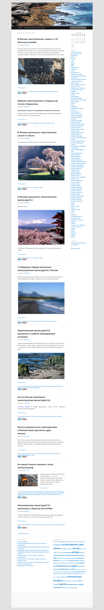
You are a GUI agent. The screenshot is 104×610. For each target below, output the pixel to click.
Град (72, 60)
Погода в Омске (75, 170)
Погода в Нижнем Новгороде (78, 161)
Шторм (73, 237)
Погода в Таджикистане (77, 180)
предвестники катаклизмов (44, 493)
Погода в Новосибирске (77, 166)
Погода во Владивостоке (77, 196)
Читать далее (22, 88)
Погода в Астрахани (76, 113)
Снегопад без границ (76, 216)
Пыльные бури (75, 206)
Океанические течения (77, 108)
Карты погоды (75, 83)
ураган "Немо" (73, 581)
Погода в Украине (75, 185)
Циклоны (73, 233)
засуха (82, 552)
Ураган (73, 232)
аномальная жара (79, 541)
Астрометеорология (76, 53)
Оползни (73, 110)
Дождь (23, 91)
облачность (62, 565)
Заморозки (74, 69)
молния (76, 563)
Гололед (73, 59)
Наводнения (74, 107)
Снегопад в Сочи (22, 560)
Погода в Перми (75, 172)
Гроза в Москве (57, 541)
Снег (72, 213)
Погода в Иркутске (76, 127)
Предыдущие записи (23, 533)
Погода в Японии (75, 194)
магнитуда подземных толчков (41, 524)
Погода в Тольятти (76, 182)
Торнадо (73, 228)
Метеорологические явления (78, 100)
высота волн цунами (39, 453)
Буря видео (74, 55)
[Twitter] (20, 93)
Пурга (72, 204)
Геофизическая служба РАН (40, 386)
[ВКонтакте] (18, 93)
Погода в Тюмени (75, 184)
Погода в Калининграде (77, 129)
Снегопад (73, 214)
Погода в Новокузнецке (77, 165)
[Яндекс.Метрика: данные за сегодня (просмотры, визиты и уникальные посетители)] (75, 248)
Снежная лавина (75, 218)
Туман (72, 230)
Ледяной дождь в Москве (68, 541)
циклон (63, 584)
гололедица (60, 552)
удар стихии (66, 581)
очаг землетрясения (54, 524)
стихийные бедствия (53, 494)
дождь (76, 552)
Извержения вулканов (77, 74)
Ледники (73, 91)
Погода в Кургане (75, 154)
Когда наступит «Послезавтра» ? (26, 565)
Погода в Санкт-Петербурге (78, 177)
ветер (76, 548)
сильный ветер (80, 572)
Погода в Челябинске (76, 192)
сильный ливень (54, 91)
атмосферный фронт (66, 548)
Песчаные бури (75, 112)
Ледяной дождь (75, 93)
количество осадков (64, 560)
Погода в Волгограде (76, 120)
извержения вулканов (70, 558)
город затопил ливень (34, 91)
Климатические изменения (78, 88)
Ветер (72, 57)
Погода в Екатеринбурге (77, 125)
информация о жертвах (39, 123)
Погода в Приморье (76, 173)
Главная (20, 27)
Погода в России (75, 175)
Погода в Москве (75, 158)
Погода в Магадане (76, 156)
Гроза (72, 62)
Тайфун (73, 223)
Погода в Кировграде (76, 136)
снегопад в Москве (66, 573)
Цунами (73, 235)
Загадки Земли (75, 67)
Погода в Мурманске (76, 160)
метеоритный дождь (61, 563)
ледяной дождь (74, 560)
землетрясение (59, 555)
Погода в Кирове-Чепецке (78, 141)
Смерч (73, 211)
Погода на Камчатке (76, 197)
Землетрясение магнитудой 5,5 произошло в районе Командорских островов (36, 333)
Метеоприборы (75, 96)
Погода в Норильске (76, 168)
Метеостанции (75, 101)
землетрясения (60, 558)
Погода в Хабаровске (76, 189)
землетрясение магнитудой (40, 321)
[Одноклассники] (22, 93)
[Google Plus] (25, 93)
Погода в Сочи (75, 178)
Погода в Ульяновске (76, 187)
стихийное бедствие (61, 577)
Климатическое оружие (77, 89)
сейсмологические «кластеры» (39, 494)
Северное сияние (75, 209)
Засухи (73, 71)
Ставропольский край (77, 220)
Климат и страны (75, 86)
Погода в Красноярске (77, 153)
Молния (73, 103)
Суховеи (73, 221)
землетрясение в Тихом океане (55, 386)
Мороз (73, 105)
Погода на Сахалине (76, 199)
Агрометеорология (76, 52)
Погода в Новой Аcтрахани (78, 163)
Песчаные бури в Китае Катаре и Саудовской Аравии (31, 559)
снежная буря (75, 573)
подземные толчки (44, 91)
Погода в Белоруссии (76, 115)
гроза (65, 552)
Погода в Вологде (75, 122)
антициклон (57, 545)
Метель (73, 95)
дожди (70, 552)
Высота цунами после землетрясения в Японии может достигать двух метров (37, 430)
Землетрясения (25, 123)
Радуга (73, 208)
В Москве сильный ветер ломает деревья (35, 27)
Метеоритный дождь (76, 98)
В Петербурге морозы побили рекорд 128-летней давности (33, 550)
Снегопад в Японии (23, 541)
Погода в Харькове (76, 190)
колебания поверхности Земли (41, 491)
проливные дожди (68, 572)
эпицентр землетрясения (33, 387)
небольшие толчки (53, 491)
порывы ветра (59, 572)
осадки (73, 565)
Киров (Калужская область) (78, 84)
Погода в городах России (77, 124)
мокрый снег (70, 563)
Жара (72, 65)
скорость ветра (57, 573)
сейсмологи (28, 494)
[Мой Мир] (24, 93)
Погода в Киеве (75, 131)
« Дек (72, 46)
